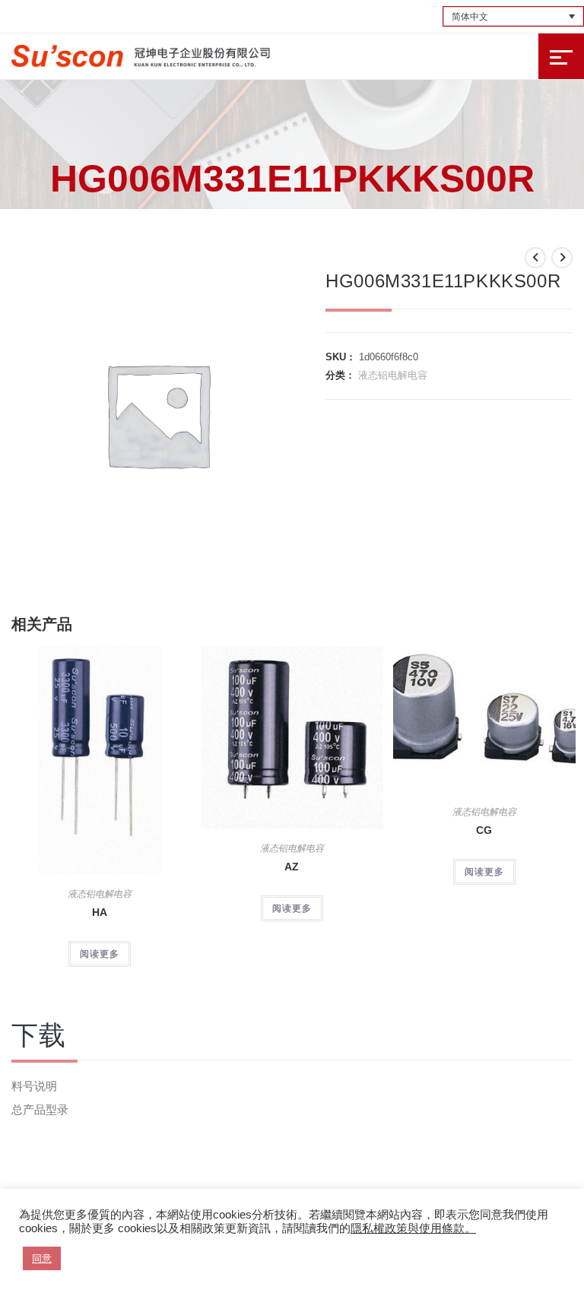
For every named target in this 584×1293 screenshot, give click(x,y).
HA (99, 912)
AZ (291, 866)
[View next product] (562, 257)
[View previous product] (535, 257)
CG (484, 830)
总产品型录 (39, 1109)
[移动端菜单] (561, 56)
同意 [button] (42, 1258)
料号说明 (34, 1085)
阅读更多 (99, 954)
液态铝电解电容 (392, 375)
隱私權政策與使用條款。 (413, 1228)
